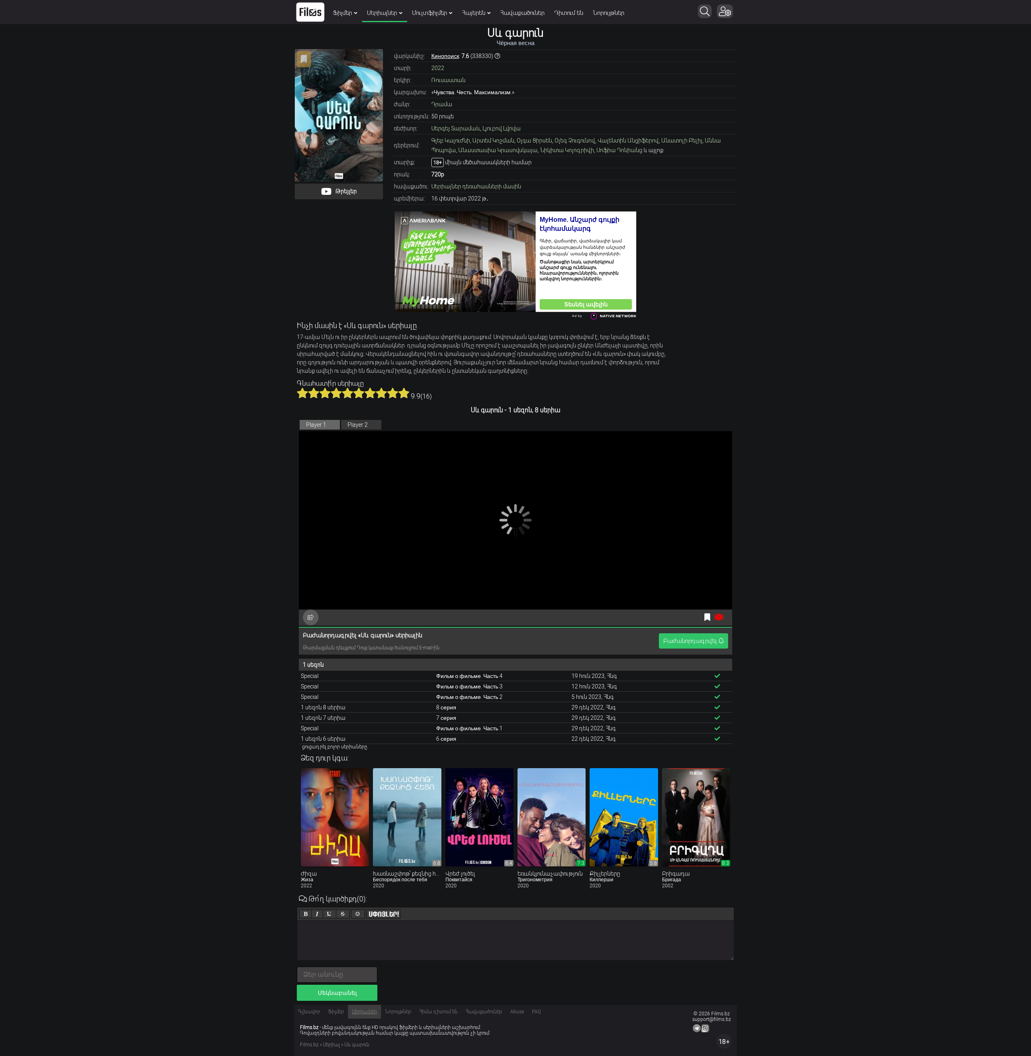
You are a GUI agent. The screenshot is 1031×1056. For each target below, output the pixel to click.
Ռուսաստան (448, 80)
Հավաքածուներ (522, 13)
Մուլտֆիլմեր (429, 13)
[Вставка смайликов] (358, 913)
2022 (437, 68)
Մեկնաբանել (337, 993)
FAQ (536, 1012)
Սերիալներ (382, 13)
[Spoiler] (383, 913)
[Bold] (305, 913)
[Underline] (329, 913)
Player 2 (358, 425)
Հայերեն (473, 13)
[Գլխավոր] (310, 12)
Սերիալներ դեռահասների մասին (476, 186)
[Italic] (317, 913)
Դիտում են (568, 13)
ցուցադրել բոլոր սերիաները (334, 747)
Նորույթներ (608, 13)
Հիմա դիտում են (438, 1012)
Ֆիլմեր (342, 13)
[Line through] (343, 913)
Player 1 (316, 425)
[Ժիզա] (335, 817)
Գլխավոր (309, 1012)
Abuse (517, 1012)
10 (404, 393)
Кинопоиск (445, 56)
